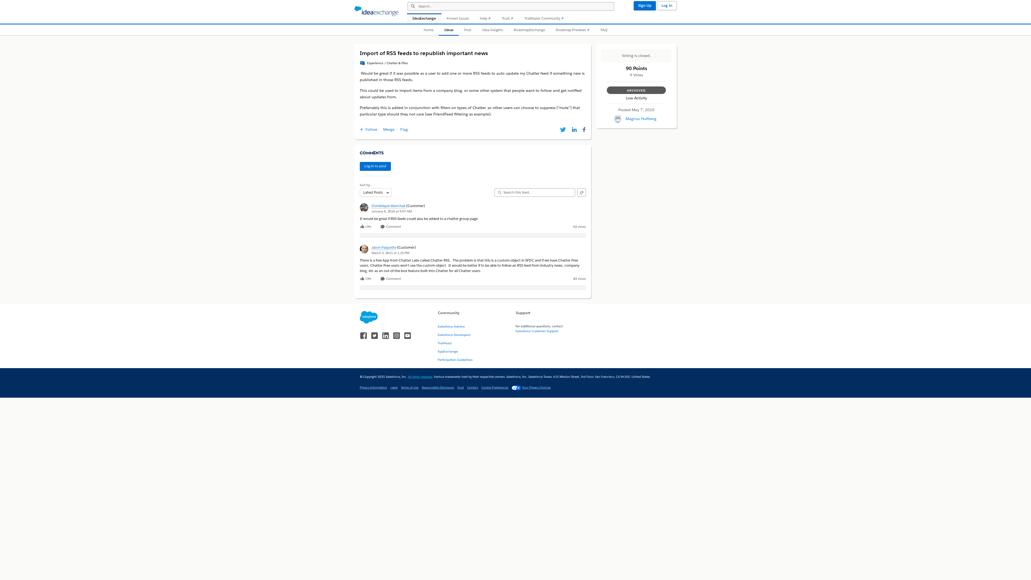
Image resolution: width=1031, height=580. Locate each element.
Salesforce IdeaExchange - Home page (376, 11)
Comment (393, 227)
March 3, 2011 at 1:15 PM (390, 253)
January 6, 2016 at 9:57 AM (392, 211)
